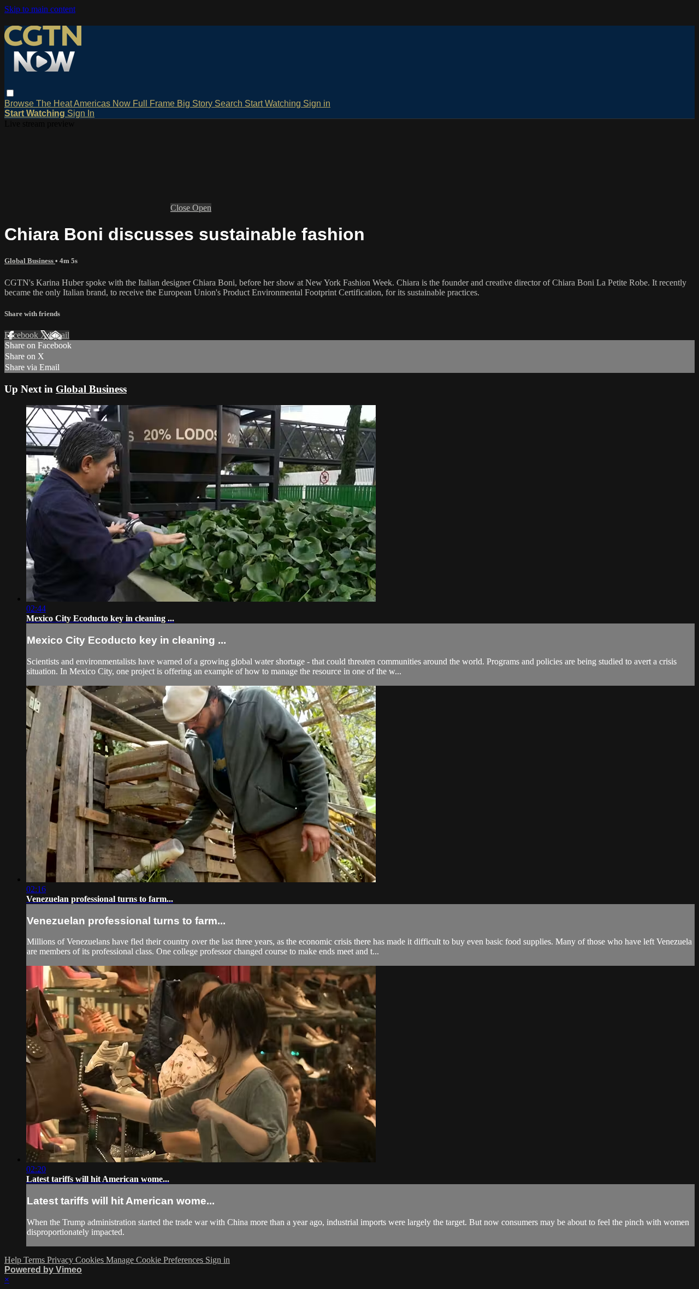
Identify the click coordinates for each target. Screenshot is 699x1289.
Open (201, 207)
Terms (35, 1259)
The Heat (55, 103)
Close (181, 207)
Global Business (29, 261)
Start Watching (274, 103)
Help (13, 1259)
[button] (10, 93)
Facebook (22, 335)
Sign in (316, 103)
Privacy (61, 1259)
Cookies (90, 1259)
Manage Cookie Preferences (155, 1259)
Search (230, 103)
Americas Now (103, 103)
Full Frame (155, 103)
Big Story (196, 103)
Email (59, 335)
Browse (20, 103)
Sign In (80, 113)
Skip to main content (39, 9)
